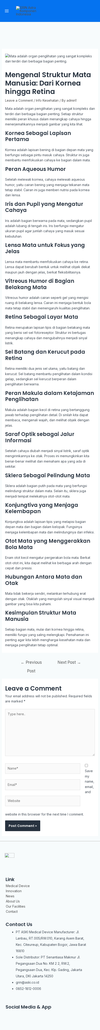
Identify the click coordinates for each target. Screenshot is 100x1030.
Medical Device (18, 886)
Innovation (14, 891)
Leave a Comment (19, 100)
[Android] (50, 1015)
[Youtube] (36, 1015)
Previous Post (31, 663)
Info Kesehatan (47, 100)
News (10, 896)
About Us (13, 901)
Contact (12, 911)
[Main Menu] (6, 11)
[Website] (42, 802)
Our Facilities (15, 906)
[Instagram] (8, 1015)
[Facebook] (22, 1015)
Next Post (69, 662)
